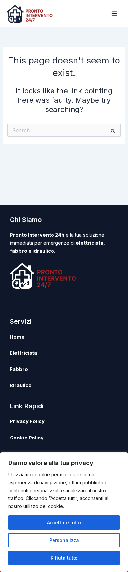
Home (17, 337)
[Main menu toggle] (114, 14)
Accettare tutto (64, 522)
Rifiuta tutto (64, 558)
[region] (64, 512)
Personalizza (64, 540)
